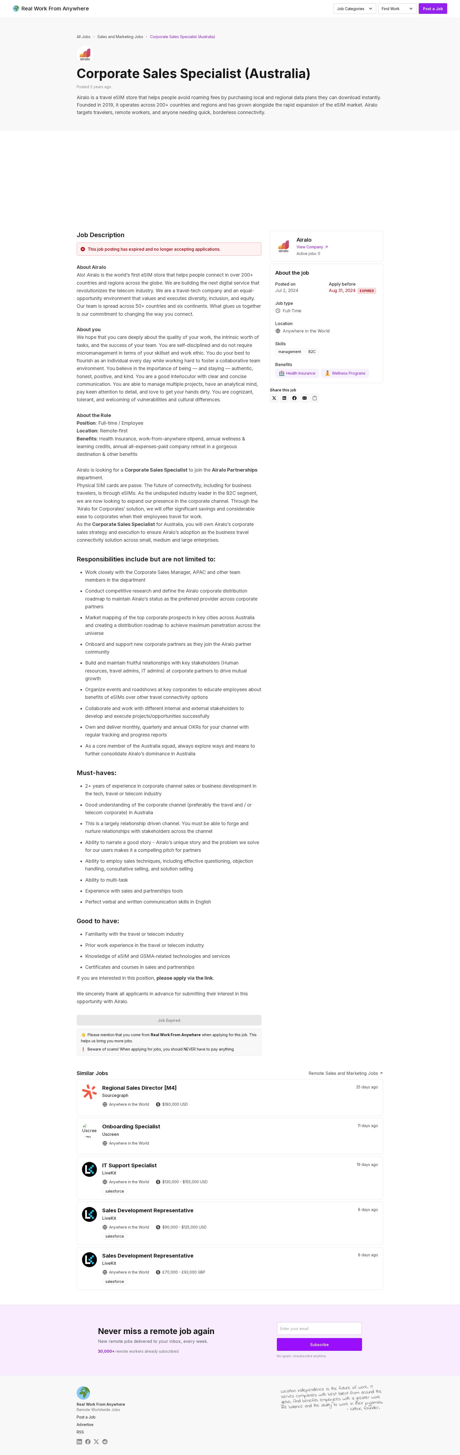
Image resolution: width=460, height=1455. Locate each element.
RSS (80, 1432)
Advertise (85, 1424)
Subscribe (319, 1344)
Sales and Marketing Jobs (120, 36)
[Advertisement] (230, 179)
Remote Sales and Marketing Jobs (343, 1073)
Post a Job (433, 8)
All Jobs (84, 36)
